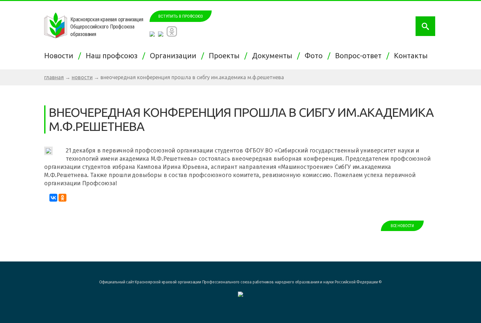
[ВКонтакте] (53, 198)
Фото (315, 55)
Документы (273, 55)
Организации (175, 55)
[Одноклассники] (62, 198)
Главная (54, 77)
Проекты (226, 55)
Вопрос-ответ (360, 55)
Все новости (402, 226)
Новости (60, 55)
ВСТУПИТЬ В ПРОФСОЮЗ (180, 16)
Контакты (412, 55)
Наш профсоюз (113, 55)
